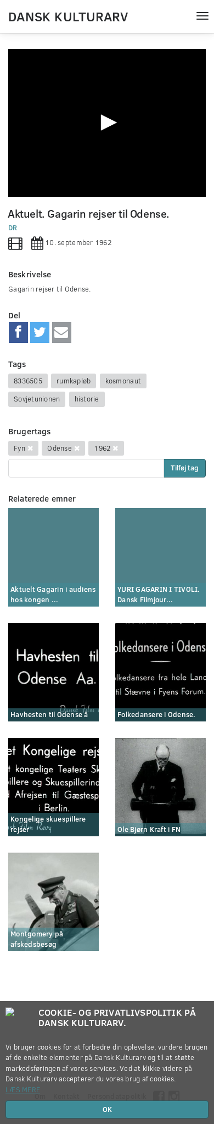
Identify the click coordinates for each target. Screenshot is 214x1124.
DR (13, 227)
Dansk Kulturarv (68, 16)
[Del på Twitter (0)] (39, 332)
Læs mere (22, 1089)
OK (107, 1109)
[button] (107, 122)
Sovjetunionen (37, 399)
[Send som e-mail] (61, 332)
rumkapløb (74, 381)
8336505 (28, 381)
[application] (107, 123)
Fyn (19, 448)
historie (87, 399)
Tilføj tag (185, 468)
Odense (59, 448)
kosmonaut (123, 381)
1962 (102, 448)
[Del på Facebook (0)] (18, 332)
